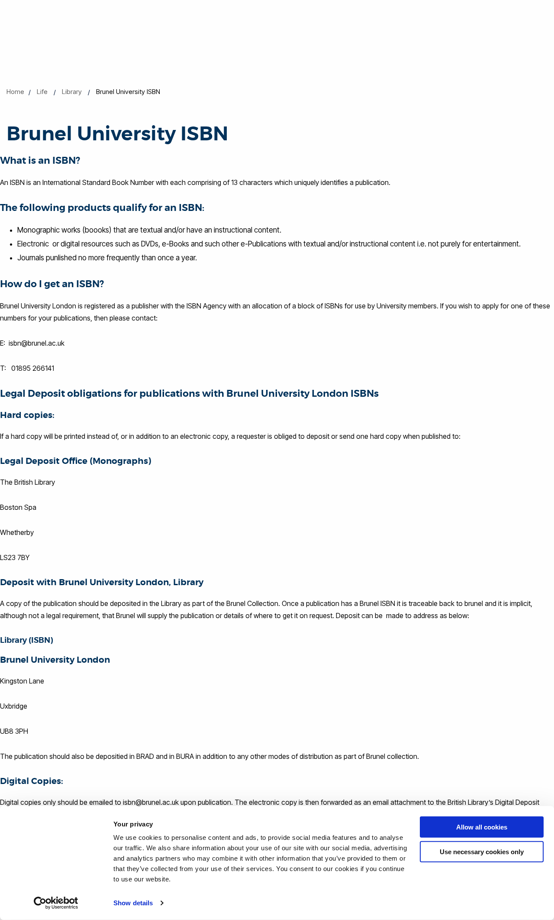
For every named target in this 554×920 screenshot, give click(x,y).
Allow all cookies (481, 827)
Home (15, 91)
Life (42, 91)
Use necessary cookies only (482, 851)
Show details (133, 903)
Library (72, 91)
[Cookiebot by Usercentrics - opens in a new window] (56, 903)
